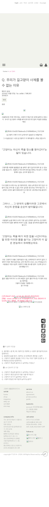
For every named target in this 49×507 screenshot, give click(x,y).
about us (29, 392)
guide (28, 399)
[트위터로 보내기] (43, 332)
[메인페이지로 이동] (24, 10)
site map (7, 406)
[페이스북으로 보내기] (43, 327)
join (21, 3)
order (36, 3)
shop (5, 397)
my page (43, 3)
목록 (4, 100)
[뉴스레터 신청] (24, 308)
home (5, 71)
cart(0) (30, 3)
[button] (46, 65)
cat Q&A (7, 404)
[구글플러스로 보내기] (43, 342)
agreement (30, 394)
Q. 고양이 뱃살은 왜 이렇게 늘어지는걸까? (17, 379)
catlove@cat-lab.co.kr (34, 422)
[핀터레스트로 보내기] (43, 337)
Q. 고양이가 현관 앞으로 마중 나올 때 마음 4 (17, 374)
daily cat (7, 402)
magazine (7, 399)
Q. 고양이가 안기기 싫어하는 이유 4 (14, 377)
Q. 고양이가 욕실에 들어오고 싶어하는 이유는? (18, 363)
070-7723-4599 (32, 420)
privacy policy (31, 397)
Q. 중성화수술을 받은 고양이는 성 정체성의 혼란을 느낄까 (22, 356)
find (25, 3)
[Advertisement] (24, 38)
